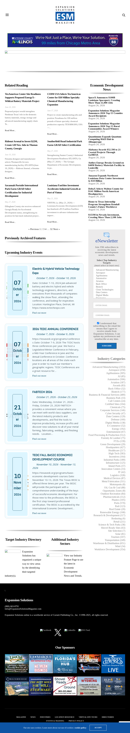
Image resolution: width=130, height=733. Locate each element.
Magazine (21, 717)
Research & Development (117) (109, 515)
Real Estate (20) (117, 509)
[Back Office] (107, 284)
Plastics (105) (118, 500)
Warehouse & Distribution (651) (109, 543)
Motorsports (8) (117, 484)
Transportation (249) (115, 540)
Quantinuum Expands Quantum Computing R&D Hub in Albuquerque (104, 139)
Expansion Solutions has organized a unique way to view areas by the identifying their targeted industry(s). (23, 563)
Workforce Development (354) (109, 549)
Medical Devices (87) (114, 478)
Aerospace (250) (117, 370)
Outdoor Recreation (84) (113, 493)
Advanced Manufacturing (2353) (108, 367)
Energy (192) (118, 428)
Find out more (39, 313)
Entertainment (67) (116, 431)
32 (51, 229)
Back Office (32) (116, 388)
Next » (56, 229)
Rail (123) (120, 506)
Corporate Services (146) (112, 410)
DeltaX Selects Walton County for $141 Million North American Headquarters (105, 191)
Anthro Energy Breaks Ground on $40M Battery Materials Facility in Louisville (106, 165)
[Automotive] (107, 278)
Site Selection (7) (116, 530)
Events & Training (55, 721)
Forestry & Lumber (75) (113, 438)
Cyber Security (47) (115, 413)
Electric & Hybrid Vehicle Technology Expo (55, 270)
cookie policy (80, 728)
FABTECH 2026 (42, 391)
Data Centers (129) (115, 416)
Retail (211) (119, 521)
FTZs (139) (119, 441)
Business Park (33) (115, 398)
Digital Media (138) (115, 422)
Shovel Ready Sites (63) (113, 527)
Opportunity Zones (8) (114, 490)
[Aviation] (107, 281)
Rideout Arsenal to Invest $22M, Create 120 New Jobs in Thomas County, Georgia (21, 145)
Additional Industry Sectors (65, 541)
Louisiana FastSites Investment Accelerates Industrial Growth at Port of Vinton (64, 189)
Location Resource (64, 717)
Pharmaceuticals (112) (114, 497)
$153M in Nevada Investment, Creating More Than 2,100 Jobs (105, 216)
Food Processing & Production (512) (106, 435)
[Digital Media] (107, 295)
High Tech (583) (117, 453)
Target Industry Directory (23, 539)
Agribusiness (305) (115, 373)
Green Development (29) (112, 444)
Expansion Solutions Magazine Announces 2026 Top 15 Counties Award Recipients (105, 113)
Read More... (10, 130)
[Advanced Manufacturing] (107, 270)
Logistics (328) (117, 475)
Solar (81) (120, 534)
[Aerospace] (107, 273)
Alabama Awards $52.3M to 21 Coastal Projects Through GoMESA (104, 152)
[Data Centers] (107, 292)
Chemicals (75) (117, 407)
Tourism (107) (118, 537)
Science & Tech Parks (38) (111, 524)
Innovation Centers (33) (113, 469)
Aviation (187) (118, 382)
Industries (45, 717)
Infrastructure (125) (115, 462)
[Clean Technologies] (107, 289)
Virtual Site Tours (88, 717)
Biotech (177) (118, 391)
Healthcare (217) (116, 450)
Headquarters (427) (115, 447)
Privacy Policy (76, 721)
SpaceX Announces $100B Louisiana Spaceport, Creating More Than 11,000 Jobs (104, 100)
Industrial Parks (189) (114, 459)
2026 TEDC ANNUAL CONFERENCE (55, 328)
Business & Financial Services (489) (107, 394)
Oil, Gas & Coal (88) (114, 487)
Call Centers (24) (116, 401)
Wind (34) (120, 546)
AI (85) (121, 376)
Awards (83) (119, 385)
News (33, 717)
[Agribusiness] (107, 275)
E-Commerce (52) (116, 425)
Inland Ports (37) (116, 466)
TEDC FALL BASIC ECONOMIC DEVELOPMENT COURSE (52, 457)
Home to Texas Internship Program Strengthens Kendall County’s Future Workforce (103, 204)
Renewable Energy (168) (112, 512)
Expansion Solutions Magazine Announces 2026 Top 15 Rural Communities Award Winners (104, 126)
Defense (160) (118, 419)
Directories (108, 717)
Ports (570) (119, 503)
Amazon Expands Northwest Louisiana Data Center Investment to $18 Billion (106, 178)
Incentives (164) (117, 456)
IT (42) (121, 472)
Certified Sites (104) (115, 404)
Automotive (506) (116, 379)
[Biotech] (107, 287)
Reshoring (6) (118, 518)
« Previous (33, 229)
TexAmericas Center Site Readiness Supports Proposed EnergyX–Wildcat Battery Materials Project (23, 98)
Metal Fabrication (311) (113, 481)
